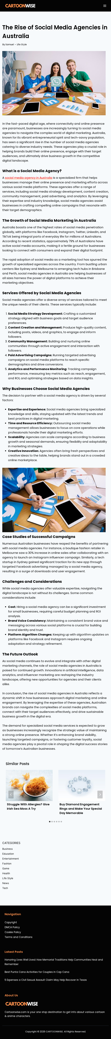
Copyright (11, 922)
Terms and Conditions (18, 937)
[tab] (49, 821)
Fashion (6, 863)
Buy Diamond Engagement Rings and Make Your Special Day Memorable (81, 808)
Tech (5, 888)
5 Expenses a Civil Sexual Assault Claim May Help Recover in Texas (46, 980)
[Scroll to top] (107, 1029)
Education (8, 853)
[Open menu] (105, 5)
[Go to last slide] (11, 794)
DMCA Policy (12, 927)
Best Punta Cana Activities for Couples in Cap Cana (37, 972)
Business (7, 848)
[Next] (100, 794)
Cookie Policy (13, 932)
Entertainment (10, 858)
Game (5, 868)
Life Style (22, 44)
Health (6, 873)
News (5, 883)
